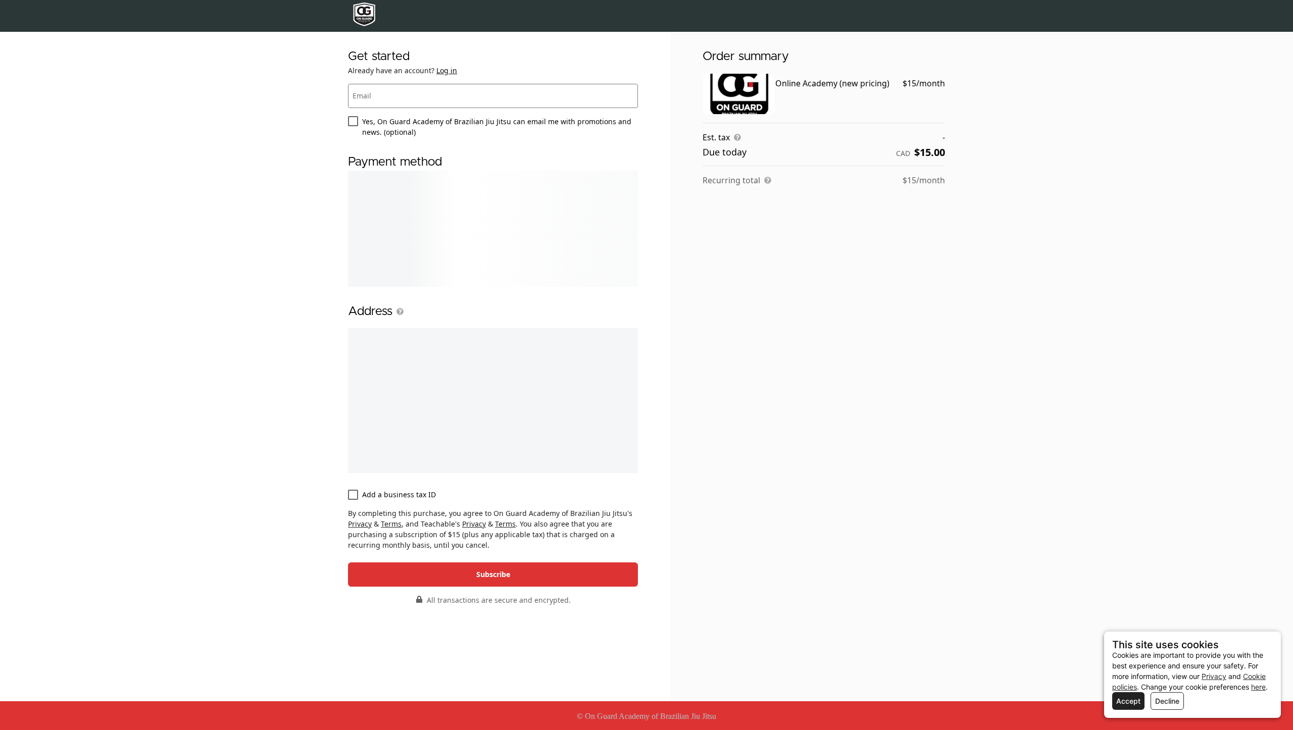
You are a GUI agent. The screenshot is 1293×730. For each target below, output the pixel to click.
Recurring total (731, 180)
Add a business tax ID (399, 494)
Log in (446, 70)
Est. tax (716, 137)
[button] (398, 311)
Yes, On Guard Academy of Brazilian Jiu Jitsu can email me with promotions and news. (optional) (496, 127)
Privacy (360, 524)
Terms (391, 524)
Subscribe (493, 574)
